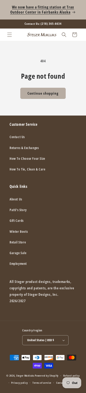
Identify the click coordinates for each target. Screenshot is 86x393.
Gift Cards (17, 220)
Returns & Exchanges (24, 148)
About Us (16, 199)
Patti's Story (18, 210)
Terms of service (41, 382)
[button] (9, 34)
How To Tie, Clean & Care (27, 169)
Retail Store (18, 242)
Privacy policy (19, 382)
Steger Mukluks (25, 375)
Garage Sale (18, 253)
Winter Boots (19, 231)
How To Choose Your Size (27, 158)
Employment (18, 263)
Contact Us (17, 137)
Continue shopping (43, 93)
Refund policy (71, 375)
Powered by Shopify (47, 375)
